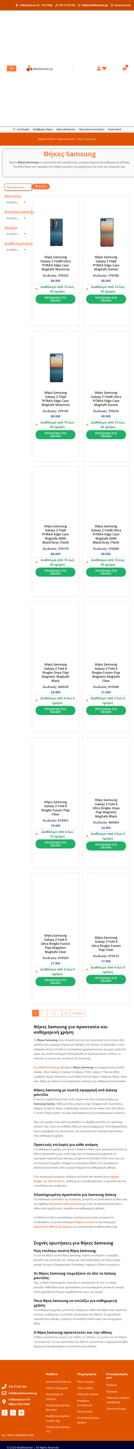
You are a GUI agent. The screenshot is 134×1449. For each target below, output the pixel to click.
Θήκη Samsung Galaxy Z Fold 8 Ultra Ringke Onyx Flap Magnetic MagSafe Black (106, 808)
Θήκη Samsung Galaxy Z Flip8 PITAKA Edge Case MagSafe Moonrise (56, 398)
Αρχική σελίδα (46, 139)
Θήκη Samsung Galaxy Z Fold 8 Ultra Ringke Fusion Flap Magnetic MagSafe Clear (55, 943)
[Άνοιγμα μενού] (11, 68)
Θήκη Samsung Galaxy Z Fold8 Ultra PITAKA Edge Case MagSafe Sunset (106, 398)
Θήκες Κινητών (66, 139)
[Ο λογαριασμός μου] (99, 68)
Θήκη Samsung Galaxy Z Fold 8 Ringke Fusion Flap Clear (56, 808)
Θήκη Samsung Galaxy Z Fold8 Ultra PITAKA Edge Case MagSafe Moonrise (55, 263)
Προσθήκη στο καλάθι (55, 299)
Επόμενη (78, 1013)
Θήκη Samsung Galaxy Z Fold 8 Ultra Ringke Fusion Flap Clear (106, 943)
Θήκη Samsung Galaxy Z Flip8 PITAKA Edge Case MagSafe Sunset (106, 263)
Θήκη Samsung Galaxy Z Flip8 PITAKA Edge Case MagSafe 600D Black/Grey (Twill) (55, 534)
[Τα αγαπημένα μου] (104, 68)
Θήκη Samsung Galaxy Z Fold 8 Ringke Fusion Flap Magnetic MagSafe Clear (106, 672)
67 (66, 1013)
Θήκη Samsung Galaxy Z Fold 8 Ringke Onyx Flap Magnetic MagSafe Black (55, 672)
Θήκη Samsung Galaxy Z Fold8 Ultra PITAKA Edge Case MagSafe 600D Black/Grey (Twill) (106, 534)
